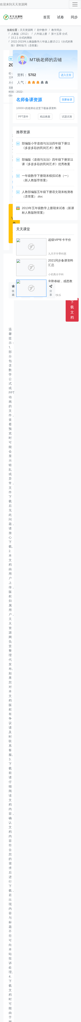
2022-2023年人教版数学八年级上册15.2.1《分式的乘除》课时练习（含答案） (42, 43)
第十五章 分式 (59, 33)
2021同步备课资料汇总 (60, 263)
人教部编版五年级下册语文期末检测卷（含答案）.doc (47, 194)
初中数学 (42, 29)
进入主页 (66, 75)
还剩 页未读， (14, 166)
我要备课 (67, 99)
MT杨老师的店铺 (46, 59)
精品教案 (45, 116)
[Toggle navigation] (75, 4)
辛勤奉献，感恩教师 (60, 283)
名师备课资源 (29, 99)
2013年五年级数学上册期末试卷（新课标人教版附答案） (48, 210)
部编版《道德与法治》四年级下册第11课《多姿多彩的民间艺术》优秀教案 (47, 162)
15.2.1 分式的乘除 (21, 37)
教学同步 (56, 29)
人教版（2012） (20, 33)
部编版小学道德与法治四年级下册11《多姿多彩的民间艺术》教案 (46, 146)
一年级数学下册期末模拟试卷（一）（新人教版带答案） (46, 178)
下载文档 (72, 309)
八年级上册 (40, 33)
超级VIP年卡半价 (59, 239)
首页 (46, 17)
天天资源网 (19, 4)
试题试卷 (67, 116)
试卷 (60, 17)
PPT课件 (23, 116)
